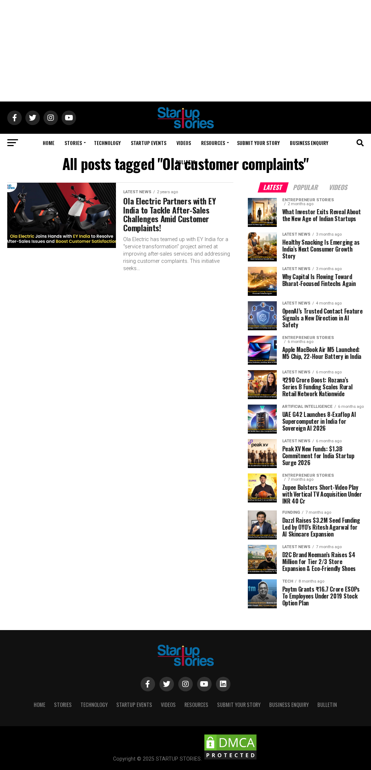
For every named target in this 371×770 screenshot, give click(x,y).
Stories (73, 142)
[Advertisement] (185, 51)
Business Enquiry (309, 142)
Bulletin (185, 162)
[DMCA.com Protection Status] (230, 759)
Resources (213, 142)
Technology (107, 142)
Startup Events (148, 142)
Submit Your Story (258, 142)
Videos (183, 142)
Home (48, 142)
